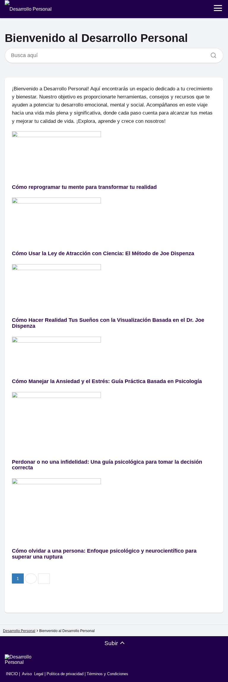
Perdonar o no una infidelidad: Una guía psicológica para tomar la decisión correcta (107, 465)
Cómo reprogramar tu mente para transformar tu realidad (84, 187)
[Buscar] (211, 54)
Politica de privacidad (65, 674)
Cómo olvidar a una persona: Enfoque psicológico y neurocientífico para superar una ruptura (104, 554)
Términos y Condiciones (107, 674)
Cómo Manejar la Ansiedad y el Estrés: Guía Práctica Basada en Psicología (107, 381)
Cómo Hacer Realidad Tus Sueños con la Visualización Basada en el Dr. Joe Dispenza (108, 323)
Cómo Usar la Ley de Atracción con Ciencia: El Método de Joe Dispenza (103, 253)
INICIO (11, 674)
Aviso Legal (32, 674)
